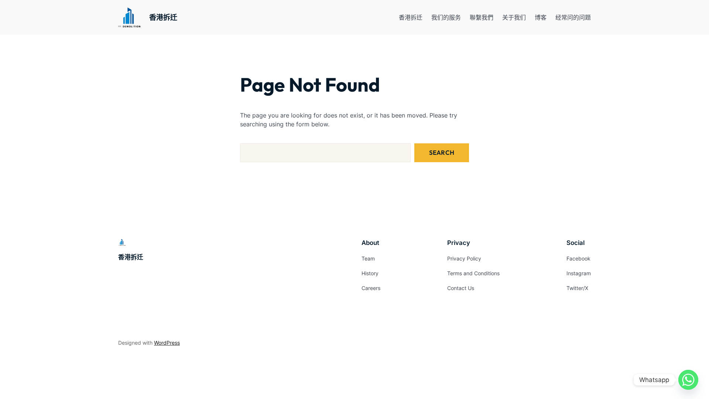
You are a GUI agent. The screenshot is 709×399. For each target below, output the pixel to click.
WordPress (167, 343)
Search (441, 152)
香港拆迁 (163, 17)
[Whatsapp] (688, 380)
